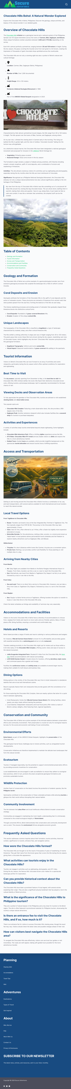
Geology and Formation (14, 256)
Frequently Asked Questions (16, 268)
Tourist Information (13, 259)
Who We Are (8, 1025)
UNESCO (36, 151)
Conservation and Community (17, 265)
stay (8, 657)
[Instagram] (9, 1086)
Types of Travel (9, 1005)
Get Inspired (8, 1010)
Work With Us (8, 1036)
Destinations (8, 999)
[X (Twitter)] (6, 1086)
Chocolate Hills (11, 35)
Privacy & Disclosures (11, 1048)
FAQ (5, 1031)
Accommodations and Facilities (17, 263)
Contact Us (7, 1042)
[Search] (66, 4)
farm (63, 654)
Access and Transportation (16, 261)
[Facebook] (4, 1086)
